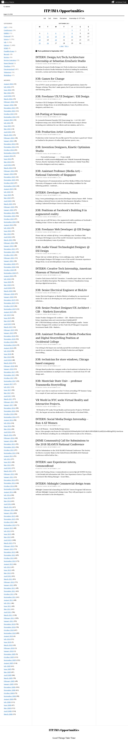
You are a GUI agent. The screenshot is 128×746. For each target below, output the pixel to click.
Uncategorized (9, 69)
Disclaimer (63, 18)
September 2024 (10, 153)
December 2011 (9, 588)
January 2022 (8, 246)
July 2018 (7, 351)
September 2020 (10, 273)
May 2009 (7, 672)
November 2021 (9, 252)
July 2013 (7, 531)
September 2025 (10, 117)
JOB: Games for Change (50, 78)
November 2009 (9, 654)
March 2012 (8, 579)
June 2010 (7, 642)
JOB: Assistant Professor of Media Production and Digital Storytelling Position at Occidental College (63, 337)
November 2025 (9, 111)
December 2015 (9, 444)
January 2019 (8, 333)
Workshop (7, 75)
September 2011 (10, 597)
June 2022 (7, 231)
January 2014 (8, 513)
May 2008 (7, 708)
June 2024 (7, 159)
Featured (7, 36)
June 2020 (7, 282)
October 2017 (9, 378)
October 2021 (9, 255)
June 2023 (7, 195)
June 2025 (7, 126)
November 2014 (9, 483)
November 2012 (9, 555)
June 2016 (7, 426)
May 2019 (7, 321)
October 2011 (9, 594)
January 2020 (8, 297)
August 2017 (8, 384)
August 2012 (8, 564)
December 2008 (9, 687)
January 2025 (8, 141)
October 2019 (9, 306)
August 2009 (8, 663)
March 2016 (8, 435)
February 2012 (9, 582)
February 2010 (9, 648)
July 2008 (7, 702)
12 (48, 37)
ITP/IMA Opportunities (64, 10)
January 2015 (8, 477)
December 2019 (9, 300)
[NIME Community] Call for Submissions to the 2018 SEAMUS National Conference (62, 442)
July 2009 (7, 666)
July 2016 (7, 423)
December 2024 (9, 144)
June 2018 (7, 354)
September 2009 (10, 660)
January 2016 (8, 441)
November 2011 (9, 591)
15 (72, 37)
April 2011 (8, 612)
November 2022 (9, 216)
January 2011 (8, 621)
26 (48, 43)
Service (6, 57)
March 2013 (8, 543)
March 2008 (8, 714)
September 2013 (10, 525)
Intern (55, 18)
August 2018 (8, 348)
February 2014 (9, 510)
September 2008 (10, 696)
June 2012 (7, 570)
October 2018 (9, 342)
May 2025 (7, 129)
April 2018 (8, 360)
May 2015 (7, 465)
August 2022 (8, 225)
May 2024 (7, 162)
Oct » (67, 46)
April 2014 (8, 504)
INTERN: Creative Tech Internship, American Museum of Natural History (63, 270)
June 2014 (7, 498)
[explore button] (113, 2)
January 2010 (8, 651)
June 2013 (7, 534)
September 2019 (10, 309)
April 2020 (8, 288)
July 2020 (7, 279)
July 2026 (7, 87)
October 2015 (9, 450)
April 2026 (8, 96)
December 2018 (9, 336)
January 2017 (8, 405)
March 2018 (8, 363)
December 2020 (9, 264)
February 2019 (9, 330)
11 (40, 37)
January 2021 (8, 261)
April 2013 (8, 540)
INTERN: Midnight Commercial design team (63, 483)
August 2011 (8, 600)
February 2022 (9, 243)
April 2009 (8, 675)
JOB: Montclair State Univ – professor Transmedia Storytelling (59, 382)
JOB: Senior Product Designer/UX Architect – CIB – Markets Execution (63, 309)
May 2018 (7, 357)
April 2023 (8, 201)
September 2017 (10, 381)
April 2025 (8, 132)
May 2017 (7, 393)
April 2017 (8, 396)
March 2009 (8, 678)
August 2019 (8, 312)
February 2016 (9, 438)
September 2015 (10, 453)
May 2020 (7, 285)
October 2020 (9, 270)
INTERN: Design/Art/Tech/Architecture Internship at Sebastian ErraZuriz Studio (61, 59)
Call (49, 18)
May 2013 (7, 537)
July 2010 (7, 639)
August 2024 (8, 156)
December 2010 (9, 624)
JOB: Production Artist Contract (55, 132)
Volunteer (7, 72)
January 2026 (8, 105)
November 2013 (9, 519)
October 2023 (9, 183)
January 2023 (8, 210)
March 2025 (8, 135)
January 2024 (8, 174)
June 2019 (7, 318)
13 (56, 37)
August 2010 (8, 636)
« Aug (61, 46)
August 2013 (8, 528)
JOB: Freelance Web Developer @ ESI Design (63, 229)
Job (45, 18)
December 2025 (9, 108)
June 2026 (7, 90)
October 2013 (9, 522)
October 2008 (9, 693)
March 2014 (8, 507)
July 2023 (7, 192)
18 (40, 40)
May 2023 (7, 198)
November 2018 (9, 339)
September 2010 (10, 633)
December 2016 (9, 408)
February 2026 (9, 102)
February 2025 (9, 138)
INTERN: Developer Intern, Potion (57, 192)
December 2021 (9, 249)
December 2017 (9, 372)
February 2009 (9, 681)
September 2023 (10, 186)
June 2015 (7, 462)
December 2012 (9, 552)
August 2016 (8, 420)
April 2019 (8, 324)
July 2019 (7, 315)
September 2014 (10, 489)
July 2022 (7, 228)
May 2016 (7, 429)
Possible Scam (9, 51)
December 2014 (9, 480)
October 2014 (9, 486)
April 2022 (8, 237)
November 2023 (9, 180)
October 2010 (9, 630)
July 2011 (7, 603)
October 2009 (9, 657)
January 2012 (8, 585)
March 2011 (8, 615)
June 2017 (7, 390)
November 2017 (9, 375)
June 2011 (7, 606)
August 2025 (8, 120)
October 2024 (9, 150)
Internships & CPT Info (77, 18)
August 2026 (8, 84)
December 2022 (9, 213)
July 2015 (7, 459)
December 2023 (9, 177)
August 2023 (8, 189)
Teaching (7, 66)
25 (40, 43)
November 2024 (9, 147)
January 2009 (8, 684)
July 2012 (7, 567)
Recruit (6, 54)
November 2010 (9, 627)
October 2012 (9, 558)
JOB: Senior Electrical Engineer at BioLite (61, 290)
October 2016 (9, 414)
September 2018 (10, 345)
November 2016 (9, 411)
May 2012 (7, 573)
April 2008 (8, 711)
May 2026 (7, 93)
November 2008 (9, 690)
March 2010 (8, 645)
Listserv (7, 45)
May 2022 (7, 234)
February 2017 (9, 402)
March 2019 (8, 327)
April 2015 (8, 468)
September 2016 (10, 417)
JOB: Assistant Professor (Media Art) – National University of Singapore (59, 173)
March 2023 (8, 204)
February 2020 (9, 294)
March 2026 (8, 99)
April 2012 (8, 576)
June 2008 (7, 705)
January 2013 (8, 549)
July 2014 (7, 495)
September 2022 (10, 222)
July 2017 (7, 387)
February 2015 (9, 474)
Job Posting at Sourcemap (51, 114)
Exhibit (6, 33)
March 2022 (8, 240)
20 (56, 40)
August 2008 (8, 699)
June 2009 (7, 669)
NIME (6, 48)
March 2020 (8, 291)
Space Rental (8, 63)
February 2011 (9, 618)
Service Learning (10, 60)
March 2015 (8, 471)
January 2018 (8, 369)
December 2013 (9, 516)
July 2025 (7, 123)
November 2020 (9, 267)
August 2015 (8, 456)
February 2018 (9, 366)
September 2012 (10, 561)
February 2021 (9, 258)
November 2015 (9, 447)
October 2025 (9, 114)
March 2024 (8, 168)
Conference (8, 30)
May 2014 (7, 501)
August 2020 (8, 276)
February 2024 (9, 171)
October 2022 (9, 219)
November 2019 (9, 303)
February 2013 (9, 546)
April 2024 (8, 165)
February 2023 (9, 207)
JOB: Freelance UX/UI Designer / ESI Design (62, 96)
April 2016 (8, 432)
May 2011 (7, 609)
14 (64, 37)
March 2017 (8, 399)
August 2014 (8, 492)
